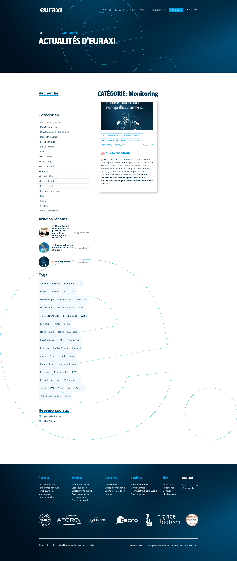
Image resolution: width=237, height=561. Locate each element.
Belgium (56, 283)
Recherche (49, 93)
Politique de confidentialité (158, 546)
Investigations (47, 340)
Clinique (55, 291)
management (73, 340)
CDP (80, 283)
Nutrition (109, 494)
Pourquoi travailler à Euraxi (144, 491)
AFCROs (44, 283)
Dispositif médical (49, 137)
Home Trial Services (67, 332)
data (73, 291)
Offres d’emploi (138, 488)
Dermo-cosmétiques (115, 491)
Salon (43, 201)
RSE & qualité (169, 494)
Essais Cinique (70, 316)
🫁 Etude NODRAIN (61, 262)
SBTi (51, 388)
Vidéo (67, 396)
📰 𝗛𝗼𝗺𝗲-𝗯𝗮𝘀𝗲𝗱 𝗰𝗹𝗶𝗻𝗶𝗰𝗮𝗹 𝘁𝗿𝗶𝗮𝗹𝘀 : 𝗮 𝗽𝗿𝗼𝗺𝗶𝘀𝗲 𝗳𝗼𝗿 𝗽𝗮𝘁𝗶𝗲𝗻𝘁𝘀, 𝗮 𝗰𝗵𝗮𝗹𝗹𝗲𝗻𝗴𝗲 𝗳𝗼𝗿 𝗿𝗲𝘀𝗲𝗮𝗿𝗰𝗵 (60, 232)
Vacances (79, 388)
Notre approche (46, 497)
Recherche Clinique (49, 181)
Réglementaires (71, 380)
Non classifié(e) (47, 166)
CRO (65, 291)
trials (69, 388)
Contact (175, 10)
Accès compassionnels (51, 122)
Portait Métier (67, 356)
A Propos (107, 10)
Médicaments (111, 484)
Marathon (44, 348)
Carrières (144, 10)
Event (43, 151)
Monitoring (45, 161)
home (67, 324)
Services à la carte (80, 500)
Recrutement (46, 186)
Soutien (44, 206)
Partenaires (168, 488)
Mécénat (76, 348)
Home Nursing (47, 156)
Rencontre (45, 372)
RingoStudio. (89, 545)
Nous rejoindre (138, 494)
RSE (42, 196)
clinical (43, 291)
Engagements (158, 10)
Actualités (131, 10)
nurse (43, 356)
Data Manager (47, 299)
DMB (81, 307)
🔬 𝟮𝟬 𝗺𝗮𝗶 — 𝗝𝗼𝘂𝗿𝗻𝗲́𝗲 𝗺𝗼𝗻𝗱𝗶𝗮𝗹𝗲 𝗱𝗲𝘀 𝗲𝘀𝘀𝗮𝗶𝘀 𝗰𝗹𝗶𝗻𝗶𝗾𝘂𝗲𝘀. (63, 247)
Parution (44, 171)
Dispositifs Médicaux (66, 307)
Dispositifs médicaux (82, 491)
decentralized (64, 299)
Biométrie (69, 283)
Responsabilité (61, 372)
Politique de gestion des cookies (185, 546)
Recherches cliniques (49, 488)
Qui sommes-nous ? (48, 484)
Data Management (49, 127)
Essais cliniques (47, 142)
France (57, 324)
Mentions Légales (137, 546)
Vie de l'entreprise (49, 210)
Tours (60, 388)
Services (118, 10)
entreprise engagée (49, 316)
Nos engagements (140, 484)
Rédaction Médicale (50, 191)
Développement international (54, 132)
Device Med (46, 307)
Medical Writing (61, 348)
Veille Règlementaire (50, 396)
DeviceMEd (80, 299)
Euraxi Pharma (47, 146)
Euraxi (84, 316)
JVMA (60, 340)
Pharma (53, 356)
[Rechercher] (82, 104)
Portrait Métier (47, 176)
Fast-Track (45, 324)
